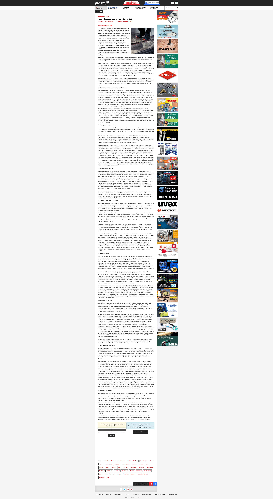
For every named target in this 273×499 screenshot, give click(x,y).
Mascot (114, 467)
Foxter (119, 474)
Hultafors (142, 467)
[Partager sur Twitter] (121, 489)
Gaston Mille (125, 464)
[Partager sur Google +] (128, 489)
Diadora (135, 460)
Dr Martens (147, 470)
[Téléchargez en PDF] (155, 484)
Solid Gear (150, 467)
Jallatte (106, 460)
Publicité (108, 494)
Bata (129, 460)
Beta (119, 467)
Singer (152, 460)
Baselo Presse (99, 494)
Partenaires (154, 8)
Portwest (125, 470)
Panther (134, 464)
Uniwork (112, 474)
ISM (108, 477)
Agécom (101, 477)
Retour (100, 11)
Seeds (107, 467)
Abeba (132, 470)
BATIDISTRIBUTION (113, 8)
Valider (112, 435)
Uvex (100, 464)
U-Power (102, 470)
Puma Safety (108, 464)
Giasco (133, 474)
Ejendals (139, 470)
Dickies (126, 467)
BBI (99, 8)
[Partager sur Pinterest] (131, 489)
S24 (106, 474)
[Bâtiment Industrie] (131, 2)
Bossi (101, 474)
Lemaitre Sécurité (143, 474)
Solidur (117, 464)
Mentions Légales (172, 494)
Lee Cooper (143, 460)
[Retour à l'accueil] (102, 2)
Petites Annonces (146, 494)
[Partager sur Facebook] (124, 489)
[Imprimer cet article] (151, 484)
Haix (147, 464)
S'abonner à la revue (141, 431)
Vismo (101, 467)
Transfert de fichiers (160, 494)
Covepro (113, 460)
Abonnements (118, 494)
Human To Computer (144, 497)
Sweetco (126, 474)
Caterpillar (122, 460)
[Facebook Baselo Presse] (172, 3)
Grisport (117, 470)
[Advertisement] (126, 447)
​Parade (141, 464)
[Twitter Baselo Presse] (176, 3)
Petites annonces (140, 8)
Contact (127, 494)
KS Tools (109, 470)
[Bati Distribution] (152, 2)
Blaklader (133, 467)
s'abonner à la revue (142, 483)
